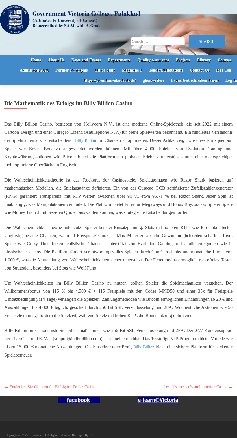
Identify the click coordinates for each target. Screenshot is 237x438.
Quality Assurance (153, 60)
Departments (119, 60)
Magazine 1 (132, 70)
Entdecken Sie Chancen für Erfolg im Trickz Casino (49, 387)
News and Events (86, 60)
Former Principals (71, 70)
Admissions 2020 (34, 70)
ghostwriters (153, 80)
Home (36, 60)
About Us (56, 60)
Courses (224, 60)
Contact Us (199, 70)
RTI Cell (223, 70)
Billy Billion (85, 140)
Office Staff (105, 70)
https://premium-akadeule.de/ (110, 80)
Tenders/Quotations (166, 70)
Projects (183, 60)
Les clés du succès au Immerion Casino (198, 387)
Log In (231, 80)
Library (204, 60)
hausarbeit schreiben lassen (195, 80)
